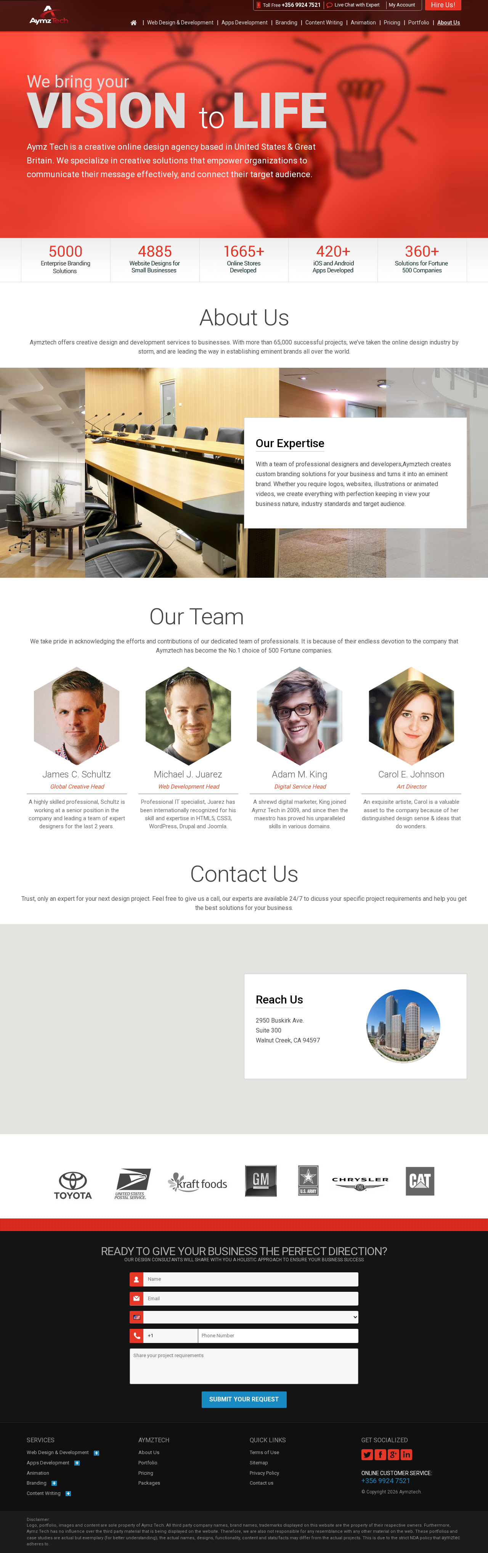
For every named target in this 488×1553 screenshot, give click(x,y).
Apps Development (245, 22)
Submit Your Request (244, 1399)
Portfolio (418, 22)
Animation (363, 22)
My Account (402, 5)
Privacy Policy (264, 1473)
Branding (286, 22)
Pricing (392, 22)
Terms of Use (264, 1452)
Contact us (261, 1483)
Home (134, 22)
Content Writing (324, 22)
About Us (448, 22)
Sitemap (259, 1463)
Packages (149, 1483)
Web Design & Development (180, 22)
